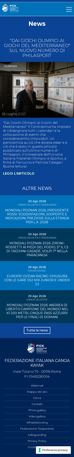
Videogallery (37, 416)
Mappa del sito (37, 392)
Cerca (37, 398)
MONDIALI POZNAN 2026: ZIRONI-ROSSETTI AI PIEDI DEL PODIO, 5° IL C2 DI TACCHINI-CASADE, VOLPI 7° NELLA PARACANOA (37, 249)
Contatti (37, 404)
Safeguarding (37, 435)
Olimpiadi (10, 66)
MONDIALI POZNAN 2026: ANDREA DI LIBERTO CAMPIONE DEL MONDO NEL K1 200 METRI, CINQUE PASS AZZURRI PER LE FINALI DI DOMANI (37, 311)
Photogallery (37, 410)
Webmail (37, 385)
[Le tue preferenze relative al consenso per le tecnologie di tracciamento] (53, 450)
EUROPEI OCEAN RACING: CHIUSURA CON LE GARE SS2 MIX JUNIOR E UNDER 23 (37, 280)
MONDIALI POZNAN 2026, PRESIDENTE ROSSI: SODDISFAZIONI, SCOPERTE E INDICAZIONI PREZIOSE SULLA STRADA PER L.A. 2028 (37, 216)
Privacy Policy (37, 441)
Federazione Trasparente (37, 428)
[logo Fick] (10, 11)
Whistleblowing (37, 422)
